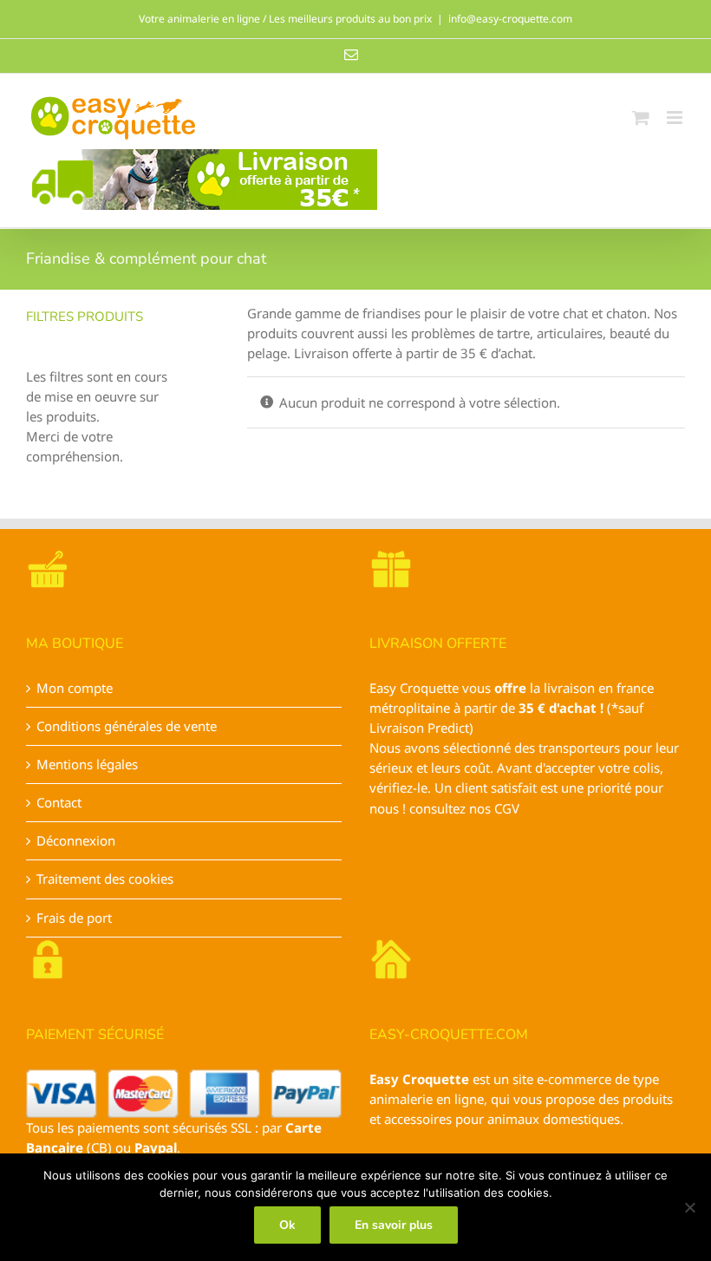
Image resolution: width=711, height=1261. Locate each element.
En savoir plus (394, 1225)
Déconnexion (75, 840)
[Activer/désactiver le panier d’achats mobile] (640, 117)
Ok (287, 1225)
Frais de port (74, 917)
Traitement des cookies (104, 878)
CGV (506, 808)
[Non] (689, 1207)
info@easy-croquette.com (510, 18)
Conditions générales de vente (126, 726)
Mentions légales (87, 764)
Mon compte (74, 687)
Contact (59, 802)
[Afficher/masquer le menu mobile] (676, 117)
